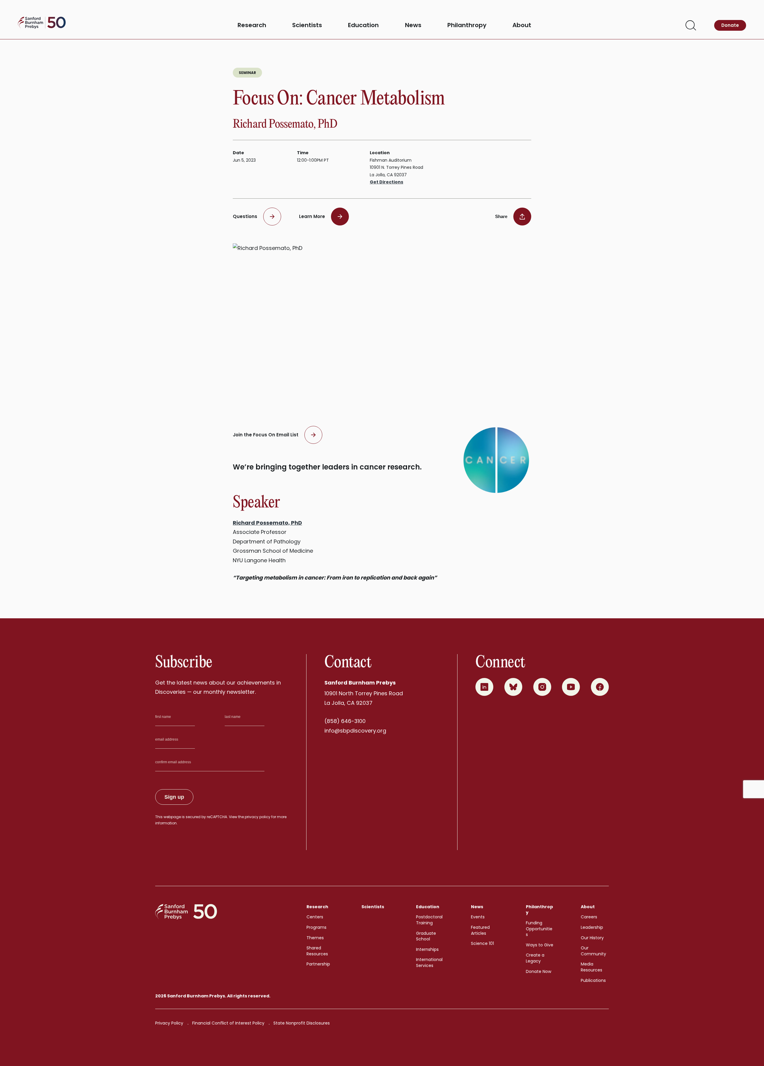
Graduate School (426, 936)
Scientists (307, 25)
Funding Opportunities (539, 928)
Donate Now (538, 971)
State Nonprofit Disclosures (301, 1023)
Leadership (592, 927)
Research (252, 25)
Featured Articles (480, 930)
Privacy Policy (169, 1023)
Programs (316, 927)
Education (363, 25)
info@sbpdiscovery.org (355, 730)
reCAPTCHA (217, 816)
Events (478, 917)
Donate (730, 25)
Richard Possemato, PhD (267, 522)
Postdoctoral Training (429, 920)
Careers (589, 917)
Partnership (318, 964)
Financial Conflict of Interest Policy (228, 1023)
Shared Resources (317, 951)
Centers (314, 917)
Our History (592, 938)
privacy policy (257, 816)
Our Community (593, 951)
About (521, 25)
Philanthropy (466, 25)
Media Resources (591, 967)
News (413, 25)
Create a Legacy (535, 958)
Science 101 (482, 943)
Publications (593, 980)
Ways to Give (539, 945)
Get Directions (386, 182)
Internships (427, 949)
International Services (429, 962)
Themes (315, 938)
